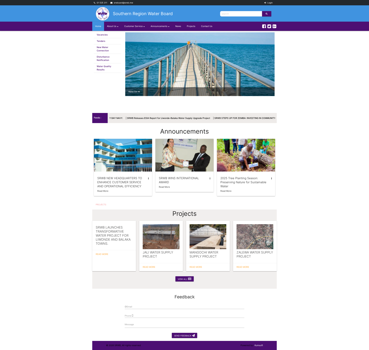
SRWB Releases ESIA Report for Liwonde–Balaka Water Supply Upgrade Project (143, 118)
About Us (111, 26)
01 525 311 (101, 2)
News (178, 26)
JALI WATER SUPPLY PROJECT (158, 254)
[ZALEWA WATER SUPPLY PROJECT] (255, 236)
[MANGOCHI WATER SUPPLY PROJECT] (208, 236)
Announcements (159, 26)
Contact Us (206, 26)
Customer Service (133, 26)
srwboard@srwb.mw (123, 2)
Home (98, 26)
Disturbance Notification (103, 58)
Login (270, 2)
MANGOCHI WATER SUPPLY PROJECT (204, 254)
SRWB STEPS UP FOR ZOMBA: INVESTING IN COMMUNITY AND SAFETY (227, 118)
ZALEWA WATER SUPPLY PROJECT (255, 254)
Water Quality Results (104, 68)
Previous (121, 69)
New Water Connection (103, 49)
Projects (191, 26)
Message (129, 324)
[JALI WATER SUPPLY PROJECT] (161, 236)
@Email (128, 306)
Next (279, 69)
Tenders (101, 41)
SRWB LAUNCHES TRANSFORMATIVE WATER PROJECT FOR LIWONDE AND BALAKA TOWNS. (113, 235)
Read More (102, 191)
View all (183, 279)
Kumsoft (259, 345)
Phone (128, 315)
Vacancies (102, 34)
